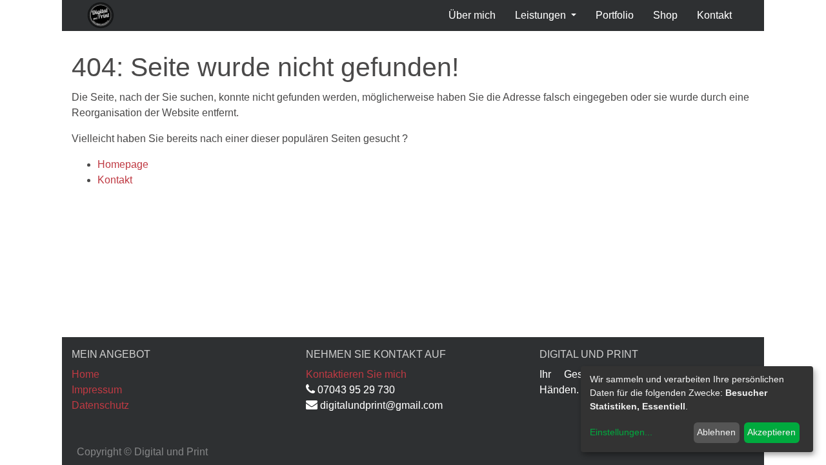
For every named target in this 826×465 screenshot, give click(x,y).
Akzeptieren (771, 432)
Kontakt (114, 179)
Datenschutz (100, 405)
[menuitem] (472, 15)
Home (85, 374)
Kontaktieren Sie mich (356, 374)
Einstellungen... (621, 432)
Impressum (97, 389)
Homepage (122, 164)
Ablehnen (716, 432)
